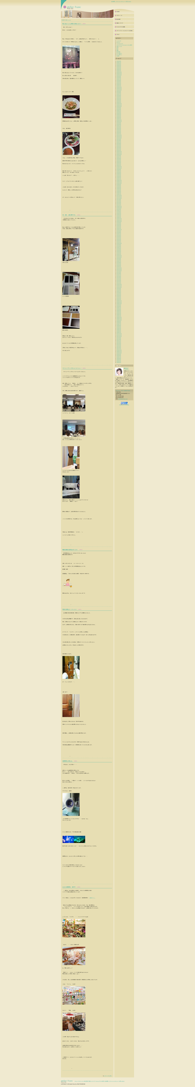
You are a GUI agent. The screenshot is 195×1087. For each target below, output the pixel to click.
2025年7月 (119, 79)
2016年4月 (119, 214)
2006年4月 (119, 361)
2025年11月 (119, 73)
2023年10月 (119, 106)
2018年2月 (119, 192)
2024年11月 (119, 88)
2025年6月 (119, 80)
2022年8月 (119, 124)
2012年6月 (119, 262)
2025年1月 (119, 85)
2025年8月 (119, 77)
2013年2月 (119, 252)
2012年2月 (119, 265)
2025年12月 (119, 72)
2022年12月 (119, 120)
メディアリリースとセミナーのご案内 (124, 30)
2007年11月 (119, 335)
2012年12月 (119, 255)
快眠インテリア (124, 22)
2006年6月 (119, 358)
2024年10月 (119, 89)
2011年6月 (119, 276)
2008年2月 (119, 330)
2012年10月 (119, 257)
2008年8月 (119, 322)
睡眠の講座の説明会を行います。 (70, 549)
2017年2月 (119, 203)
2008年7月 (119, 324)
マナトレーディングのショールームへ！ (72, 368)
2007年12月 (119, 333)
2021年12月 (119, 135)
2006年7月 (119, 356)
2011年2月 (119, 281)
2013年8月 (119, 246)
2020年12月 (119, 151)
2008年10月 (119, 320)
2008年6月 (119, 325)
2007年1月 (119, 348)
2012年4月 (119, 263)
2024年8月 (119, 92)
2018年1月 (119, 194)
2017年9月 (119, 199)
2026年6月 (119, 63)
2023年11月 (119, 105)
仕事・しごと (68, 20)
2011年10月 (119, 270)
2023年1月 (119, 118)
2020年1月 (119, 165)
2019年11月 (119, 168)
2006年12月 (119, 350)
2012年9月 (119, 258)
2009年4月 (119, 311)
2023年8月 (119, 109)
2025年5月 (119, 81)
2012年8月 (119, 259)
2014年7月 (119, 233)
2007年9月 (119, 337)
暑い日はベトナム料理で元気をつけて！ (72, 23)
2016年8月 (119, 209)
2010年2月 (119, 298)
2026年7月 (119, 62)
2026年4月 (119, 66)
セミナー (118, 42)
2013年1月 (119, 254)
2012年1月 (119, 266)
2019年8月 (119, 169)
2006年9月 (119, 354)
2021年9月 (119, 139)
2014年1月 (119, 241)
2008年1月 (119, 332)
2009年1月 (119, 315)
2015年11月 (119, 220)
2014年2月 (119, 240)
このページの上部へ (108, 1075)
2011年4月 (119, 278)
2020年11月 (119, 152)
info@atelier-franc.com (123, 398)
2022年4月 (119, 129)
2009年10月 (119, 303)
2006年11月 (119, 351)
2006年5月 (119, 359)
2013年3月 (119, 251)
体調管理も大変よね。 (67, 761)
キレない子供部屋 (124, 26)
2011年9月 (119, 272)
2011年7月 (119, 274)
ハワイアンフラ (120, 43)
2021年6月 (119, 143)
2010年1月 (119, 299)
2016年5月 (119, 213)
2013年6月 (119, 248)
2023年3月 (119, 115)
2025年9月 (119, 76)
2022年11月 (119, 121)
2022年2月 (119, 132)
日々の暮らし (119, 53)
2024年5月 (119, 96)
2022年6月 (119, 126)
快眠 (117, 50)
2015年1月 (119, 228)
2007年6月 (119, 341)
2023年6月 (119, 111)
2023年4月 (119, 114)
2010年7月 (119, 291)
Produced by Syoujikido (124, 404)
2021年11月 (119, 136)
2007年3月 (119, 346)
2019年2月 (119, 177)
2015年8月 (119, 224)
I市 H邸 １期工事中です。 (69, 215)
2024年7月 (119, 94)
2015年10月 (119, 221)
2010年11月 (119, 285)
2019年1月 (119, 178)
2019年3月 (119, 176)
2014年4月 (119, 237)
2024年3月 (119, 99)
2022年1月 (119, 133)
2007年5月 (119, 343)
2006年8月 (119, 355)
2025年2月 (119, 84)
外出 (117, 49)
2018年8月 (119, 185)
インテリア (119, 40)
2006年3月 (119, 362)
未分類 (118, 55)
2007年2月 (119, 347)
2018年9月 (119, 184)
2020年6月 (119, 158)
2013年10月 (119, 243)
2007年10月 (119, 336)
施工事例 (124, 19)
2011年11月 (119, 269)
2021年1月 (119, 150)
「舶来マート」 (92, 897)
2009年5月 (119, 310)
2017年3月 (119, 202)
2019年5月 (119, 173)
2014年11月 (119, 229)
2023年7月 (119, 110)
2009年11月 (119, 302)
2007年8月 (119, 339)
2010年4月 (119, 295)
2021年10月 (119, 137)
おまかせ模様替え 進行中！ (69, 887)
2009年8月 (119, 306)
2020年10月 (119, 154)
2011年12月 (119, 267)
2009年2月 (119, 314)
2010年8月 (119, 289)
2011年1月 (119, 283)
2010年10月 (119, 287)
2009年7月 (119, 307)
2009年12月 (119, 300)
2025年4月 (119, 83)
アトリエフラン (72, 7)
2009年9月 (119, 304)
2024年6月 (119, 95)
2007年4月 (119, 344)
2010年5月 (119, 293)
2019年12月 (119, 166)
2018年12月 (119, 180)
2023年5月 (119, 113)
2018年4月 (119, 189)
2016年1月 (119, 217)
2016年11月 (119, 206)
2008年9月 (119, 321)
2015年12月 (119, 218)
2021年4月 (119, 146)
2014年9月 (119, 231)
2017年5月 (119, 200)
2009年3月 (119, 313)
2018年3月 (119, 191)
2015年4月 (119, 225)
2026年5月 (119, 65)
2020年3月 (119, 162)
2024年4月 (119, 98)
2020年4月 (119, 161)
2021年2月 (119, 148)
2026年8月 (119, 61)
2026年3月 (119, 68)
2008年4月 (119, 328)
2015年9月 (119, 222)
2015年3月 (119, 226)
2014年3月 (119, 239)
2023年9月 (119, 107)
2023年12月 (119, 103)
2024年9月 (119, 91)
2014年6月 (119, 235)
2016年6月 (119, 211)
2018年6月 (119, 187)
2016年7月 (119, 210)
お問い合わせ (128, 1)
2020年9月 (119, 155)
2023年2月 (119, 117)
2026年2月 (119, 69)
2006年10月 (119, 352)
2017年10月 (119, 198)
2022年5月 (119, 128)
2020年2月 (119, 163)
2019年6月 (119, 172)
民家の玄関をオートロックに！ (69, 609)
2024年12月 (119, 87)
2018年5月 (119, 188)
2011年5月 (119, 277)
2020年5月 (119, 159)
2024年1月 (119, 102)
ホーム (76, 1081)
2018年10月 (119, 183)
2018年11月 (119, 181)
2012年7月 (119, 261)
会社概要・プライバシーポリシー (118, 1)
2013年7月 (119, 247)
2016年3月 (119, 215)
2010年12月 (119, 284)
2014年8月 (119, 232)
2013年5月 (119, 250)
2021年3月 (119, 147)
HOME (63, 20)
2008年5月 (119, 326)
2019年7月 (119, 170)
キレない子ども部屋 (100, 1081)
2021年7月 (119, 141)
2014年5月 (119, 236)
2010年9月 (119, 288)
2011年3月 (119, 280)
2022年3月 (119, 131)
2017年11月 (119, 196)
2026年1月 (119, 70)
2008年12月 (119, 317)
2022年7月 (119, 125)
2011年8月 (119, 273)
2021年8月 (119, 140)
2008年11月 (119, 318)
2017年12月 (119, 195)
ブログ (124, 34)
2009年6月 (119, 309)
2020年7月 (119, 157)
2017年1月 (119, 204)
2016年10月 (119, 207)
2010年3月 (119, 296)
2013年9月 (119, 244)
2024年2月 (119, 100)
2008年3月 (119, 329)
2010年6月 (119, 292)
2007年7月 (119, 340)
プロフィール (124, 15)
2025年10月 (119, 74)
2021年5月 (119, 144)
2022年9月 (119, 122)
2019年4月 (119, 174)
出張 (117, 47)
